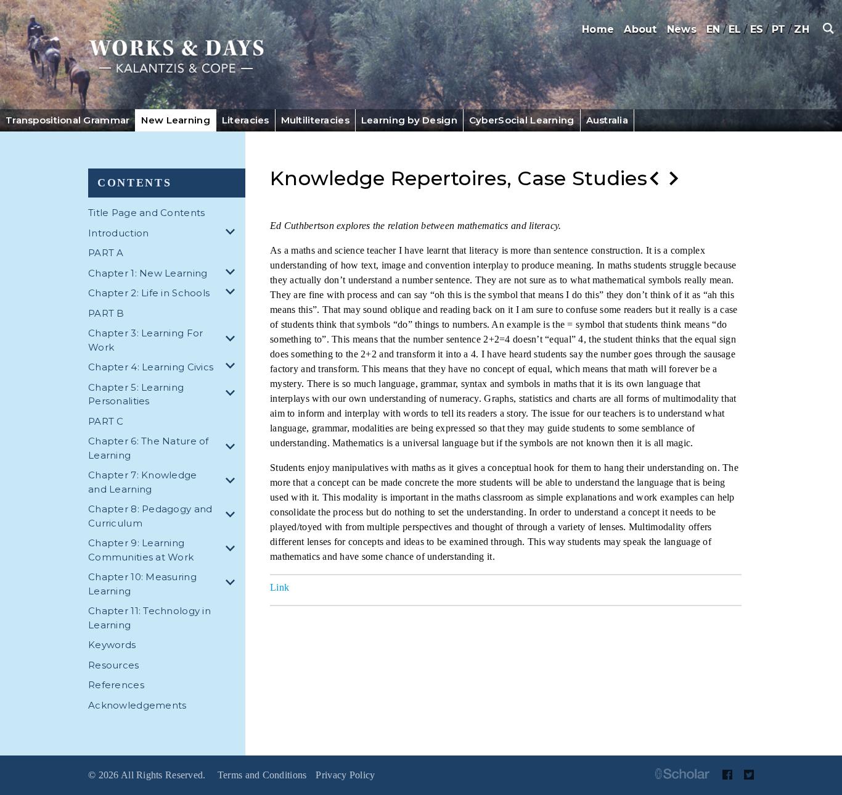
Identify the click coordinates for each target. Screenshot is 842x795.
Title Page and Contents (146, 213)
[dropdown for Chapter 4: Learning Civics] (232, 367)
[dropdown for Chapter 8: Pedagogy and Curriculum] (232, 516)
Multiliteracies (315, 120)
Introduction (118, 233)
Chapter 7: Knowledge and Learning (142, 482)
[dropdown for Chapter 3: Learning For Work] (232, 340)
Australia (607, 120)
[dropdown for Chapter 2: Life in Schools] (232, 293)
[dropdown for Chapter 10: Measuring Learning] (232, 584)
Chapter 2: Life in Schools (149, 293)
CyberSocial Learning (521, 120)
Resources (113, 665)
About (640, 29)
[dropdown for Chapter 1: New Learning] (232, 274)
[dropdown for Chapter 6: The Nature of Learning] (232, 448)
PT (779, 29)
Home (598, 29)
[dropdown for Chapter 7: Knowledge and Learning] (232, 482)
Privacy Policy (345, 775)
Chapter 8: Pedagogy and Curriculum (150, 516)
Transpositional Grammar (67, 120)
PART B (106, 313)
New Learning (175, 120)
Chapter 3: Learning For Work (145, 340)
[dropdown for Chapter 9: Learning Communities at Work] (232, 550)
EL (735, 29)
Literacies (245, 120)
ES (757, 29)
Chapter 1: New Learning (147, 273)
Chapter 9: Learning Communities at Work (141, 550)
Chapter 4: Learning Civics (150, 367)
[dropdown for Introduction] (232, 234)
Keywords (112, 645)
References (116, 685)
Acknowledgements (137, 705)
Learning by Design (409, 120)
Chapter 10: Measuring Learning (142, 584)
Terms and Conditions (262, 775)
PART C (106, 421)
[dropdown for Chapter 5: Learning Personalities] (232, 395)
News (682, 29)
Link (279, 587)
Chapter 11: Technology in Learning (149, 618)
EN (713, 29)
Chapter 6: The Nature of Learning (148, 448)
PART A (106, 253)
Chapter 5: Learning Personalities (136, 394)
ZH (801, 29)
